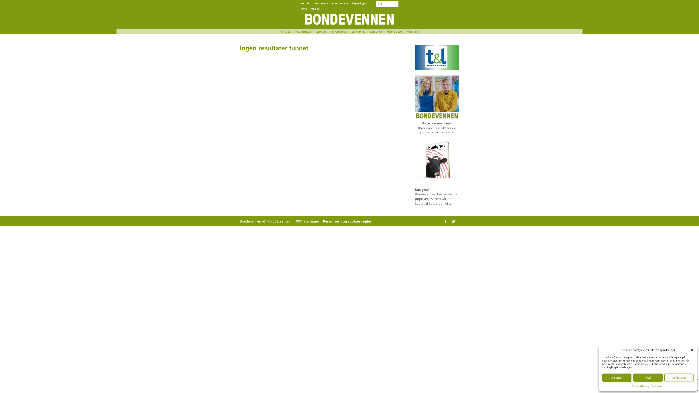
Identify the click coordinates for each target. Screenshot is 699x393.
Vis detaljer (679, 377)
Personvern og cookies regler (347, 221)
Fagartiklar (304, 31)
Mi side (315, 9)
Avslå (648, 377)
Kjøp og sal (394, 31)
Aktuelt (286, 31)
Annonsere (321, 3)
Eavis (304, 9)
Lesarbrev (359, 31)
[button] (692, 350)
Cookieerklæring (640, 386)
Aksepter (617, 377)
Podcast (412, 31)
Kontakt (306, 3)
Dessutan (376, 31)
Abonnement (340, 3)
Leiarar (321, 31)
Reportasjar (339, 31)
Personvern (656, 386)
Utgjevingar (359, 3)
